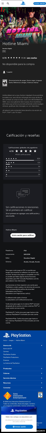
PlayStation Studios (9, 354)
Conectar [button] (6, 388)
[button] (23, 235)
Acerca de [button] (7, 345)
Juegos (11, 340)
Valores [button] (6, 373)
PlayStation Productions (11, 357)
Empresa (6, 360)
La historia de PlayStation (11, 363)
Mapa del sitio (39, 424)
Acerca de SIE (7, 349)
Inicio (5, 340)
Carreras (6, 351)
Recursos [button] (7, 383)
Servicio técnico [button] (9, 378)
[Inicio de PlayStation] (23, 3)
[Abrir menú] (2, 3)
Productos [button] (7, 368)
